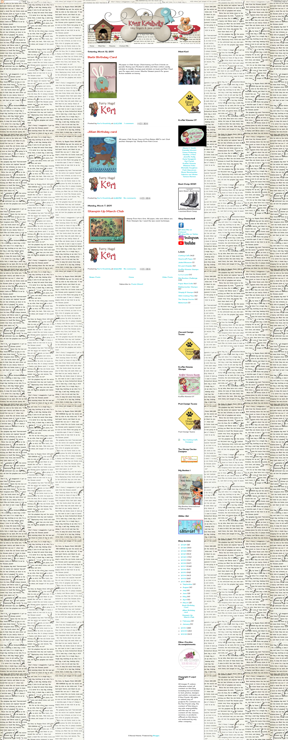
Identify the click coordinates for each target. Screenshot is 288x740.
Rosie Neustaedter (189, 172)
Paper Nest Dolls (185, 283)
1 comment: (129, 123)
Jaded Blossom (185, 262)
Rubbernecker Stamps (188, 287)
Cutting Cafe (184, 255)
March (186, 603)
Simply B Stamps (185, 292)
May (185, 596)
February (187, 621)
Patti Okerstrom (189, 170)
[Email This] (138, 124)
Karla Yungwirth (189, 159)
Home (92, 46)
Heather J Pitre (189, 154)
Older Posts (167, 277)
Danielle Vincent (189, 150)
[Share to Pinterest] (147, 124)
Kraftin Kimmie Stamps (188, 269)
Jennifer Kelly (189, 157)
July (185, 590)
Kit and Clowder (185, 266)
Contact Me (123, 46)
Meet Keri (101, 46)
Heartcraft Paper (185, 259)
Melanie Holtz (189, 165)
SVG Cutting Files (186, 296)
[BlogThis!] (141, 124)
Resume (112, 46)
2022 (184, 551)
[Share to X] (143, 124)
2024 (184, 545)
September (188, 584)
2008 (184, 634)
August (186, 587)
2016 (184, 569)
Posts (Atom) (137, 284)
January (186, 624)
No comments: (130, 198)
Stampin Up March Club (106, 211)
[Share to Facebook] (145, 124)
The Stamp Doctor (186, 299)
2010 (184, 628)
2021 (184, 554)
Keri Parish (189, 161)
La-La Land (183, 275)
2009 (184, 631)
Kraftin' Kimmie (189, 163)
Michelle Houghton (189, 168)
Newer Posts (94, 277)
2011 (183, 582)
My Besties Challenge (187, 278)
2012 (184, 578)
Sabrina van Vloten (189, 174)
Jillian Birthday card (102, 131)
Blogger (156, 736)
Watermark (183, 303)
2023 (184, 548)
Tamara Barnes (189, 176)
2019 (184, 560)
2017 (183, 566)
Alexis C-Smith (189, 148)
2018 (184, 563)
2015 (184, 572)
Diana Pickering (189, 152)
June (185, 593)
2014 (184, 575)
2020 (184, 557)
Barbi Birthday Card (102, 57)
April (185, 600)
